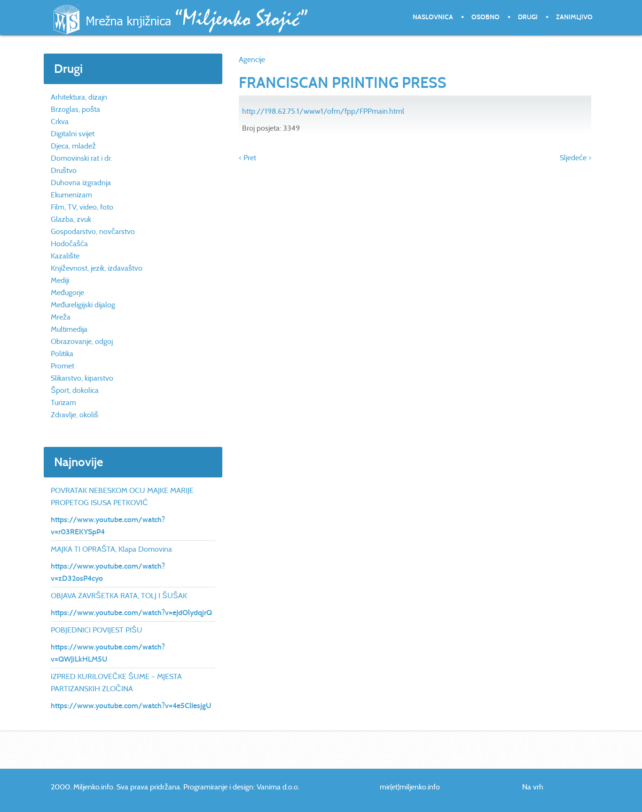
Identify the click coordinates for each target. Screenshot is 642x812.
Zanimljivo (574, 17)
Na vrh (532, 786)
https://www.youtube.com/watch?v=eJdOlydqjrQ (131, 612)
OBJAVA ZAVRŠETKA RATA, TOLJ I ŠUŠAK (119, 595)
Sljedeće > (575, 157)
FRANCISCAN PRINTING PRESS (342, 82)
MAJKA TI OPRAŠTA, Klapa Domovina (111, 549)
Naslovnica (433, 17)
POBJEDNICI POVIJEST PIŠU (96, 629)
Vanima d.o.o (277, 786)
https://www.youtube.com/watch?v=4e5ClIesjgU (131, 705)
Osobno (485, 17)
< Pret (247, 157)
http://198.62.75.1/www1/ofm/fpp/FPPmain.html (323, 111)
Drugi (528, 17)
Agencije (252, 59)
